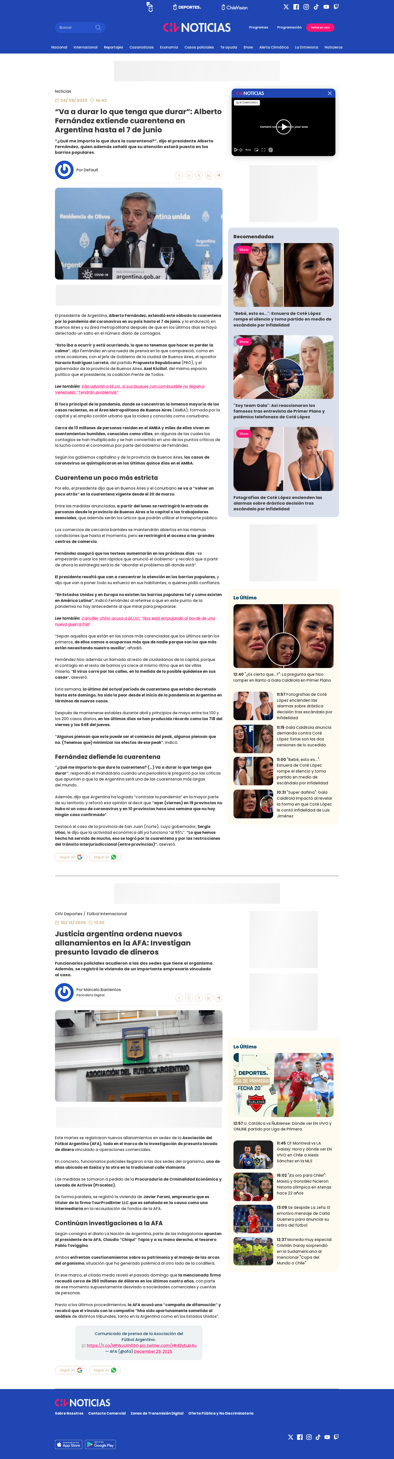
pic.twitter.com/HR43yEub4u (168, 1345)
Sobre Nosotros (69, 1413)
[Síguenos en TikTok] (316, 7)
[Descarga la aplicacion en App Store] (100, 1444)
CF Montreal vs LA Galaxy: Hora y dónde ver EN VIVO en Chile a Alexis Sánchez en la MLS (304, 1152)
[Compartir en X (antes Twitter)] (199, 175)
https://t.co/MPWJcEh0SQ (113, 1345)
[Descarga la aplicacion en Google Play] (68, 1444)
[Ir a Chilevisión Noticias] (197, 27)
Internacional (86, 47)
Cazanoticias (142, 47)
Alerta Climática (274, 47)
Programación (289, 27)
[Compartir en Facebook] (179, 175)
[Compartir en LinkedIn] (209, 175)
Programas (258, 27)
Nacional (59, 47)
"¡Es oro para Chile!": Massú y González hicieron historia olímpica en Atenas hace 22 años (304, 1184)
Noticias (63, 91)
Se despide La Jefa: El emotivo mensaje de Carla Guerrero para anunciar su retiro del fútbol (303, 1216)
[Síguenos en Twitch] (336, 7)
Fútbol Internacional (107, 914)
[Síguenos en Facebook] (296, 7)
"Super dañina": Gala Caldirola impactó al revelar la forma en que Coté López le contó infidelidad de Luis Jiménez (304, 804)
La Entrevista (306, 47)
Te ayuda (228, 47)
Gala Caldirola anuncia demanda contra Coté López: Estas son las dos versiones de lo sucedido (304, 736)
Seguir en (67, 857)
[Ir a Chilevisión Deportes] (187, 7)
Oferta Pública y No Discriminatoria (221, 1413)
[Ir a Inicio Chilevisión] (234, 7)
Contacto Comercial (107, 1413)
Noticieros (334, 47)
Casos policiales (199, 47)
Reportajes (113, 47)
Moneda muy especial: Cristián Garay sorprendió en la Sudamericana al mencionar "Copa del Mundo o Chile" (304, 1251)
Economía (169, 47)
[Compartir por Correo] (219, 175)
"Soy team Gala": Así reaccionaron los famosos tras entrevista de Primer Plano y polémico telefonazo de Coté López (279, 411)
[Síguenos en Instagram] (306, 7)
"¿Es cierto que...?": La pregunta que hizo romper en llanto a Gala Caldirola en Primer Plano (282, 677)
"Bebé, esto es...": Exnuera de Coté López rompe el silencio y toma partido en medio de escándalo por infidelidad (282, 319)
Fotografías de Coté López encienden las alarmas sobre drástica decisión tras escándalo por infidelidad (277, 503)
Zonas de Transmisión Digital (157, 1413)
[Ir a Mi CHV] (150, 7)
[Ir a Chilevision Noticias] (197, 1402)
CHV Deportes (68, 914)
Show (248, 47)
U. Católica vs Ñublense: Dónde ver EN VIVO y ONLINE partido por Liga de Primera (282, 1126)
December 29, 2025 (153, 1351)
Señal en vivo (320, 27)
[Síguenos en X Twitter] (286, 7)
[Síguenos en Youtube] (326, 7)
